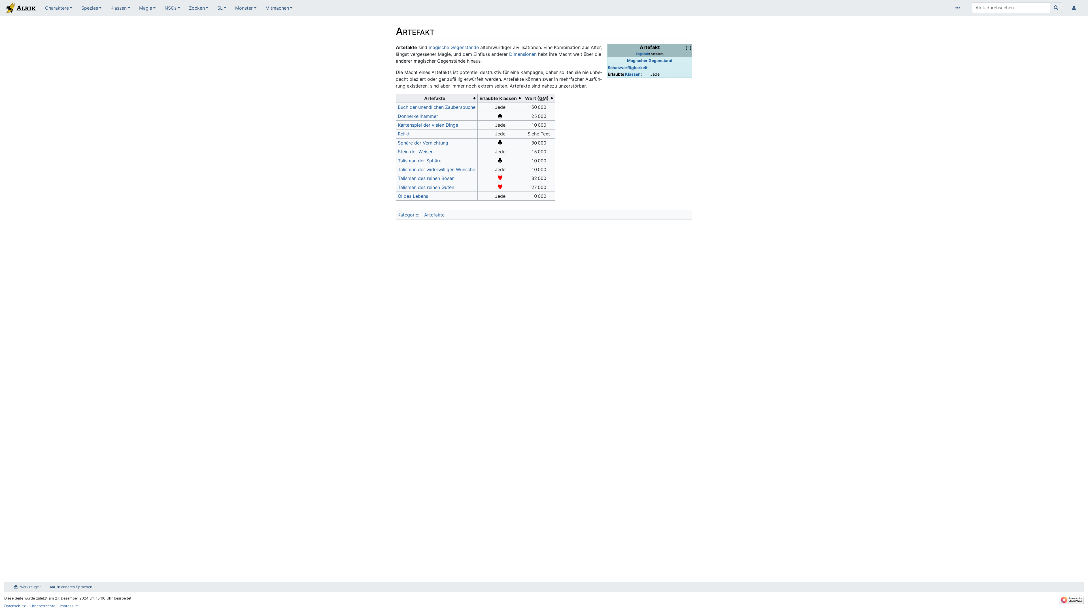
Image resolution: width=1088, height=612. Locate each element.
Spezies (89, 8)
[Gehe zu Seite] (1056, 7)
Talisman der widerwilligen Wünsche (436, 169)
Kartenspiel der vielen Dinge (428, 125)
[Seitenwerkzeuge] (959, 8)
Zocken (197, 8)
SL (220, 8)
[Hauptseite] (20, 8)
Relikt (404, 134)
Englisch (642, 54)
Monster (244, 8)
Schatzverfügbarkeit (627, 67)
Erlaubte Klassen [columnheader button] (498, 98)
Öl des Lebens (413, 196)
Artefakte (434, 215)
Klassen (118, 8)
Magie (145, 8)
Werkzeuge (29, 587)
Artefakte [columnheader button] (434, 98)
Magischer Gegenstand (649, 60)
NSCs (171, 8)
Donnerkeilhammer (418, 116)
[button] (688, 47)
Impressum (69, 606)
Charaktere (57, 8)
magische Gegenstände (454, 47)
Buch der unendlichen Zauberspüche (436, 107)
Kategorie (408, 215)
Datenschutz (15, 606)
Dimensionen (523, 54)
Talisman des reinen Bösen (426, 178)
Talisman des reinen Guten (426, 187)
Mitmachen (277, 8)
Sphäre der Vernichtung (423, 143)
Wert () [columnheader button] (537, 98)
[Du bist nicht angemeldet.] (1075, 8)
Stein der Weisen (416, 151)
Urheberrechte (42, 606)
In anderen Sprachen (74, 587)
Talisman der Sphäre (419, 160)
